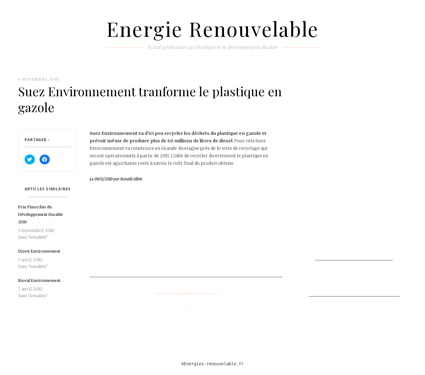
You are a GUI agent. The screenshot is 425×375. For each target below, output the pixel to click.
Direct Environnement (39, 251)
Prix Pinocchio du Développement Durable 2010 (40, 214)
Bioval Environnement (39, 280)
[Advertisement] (222, 233)
